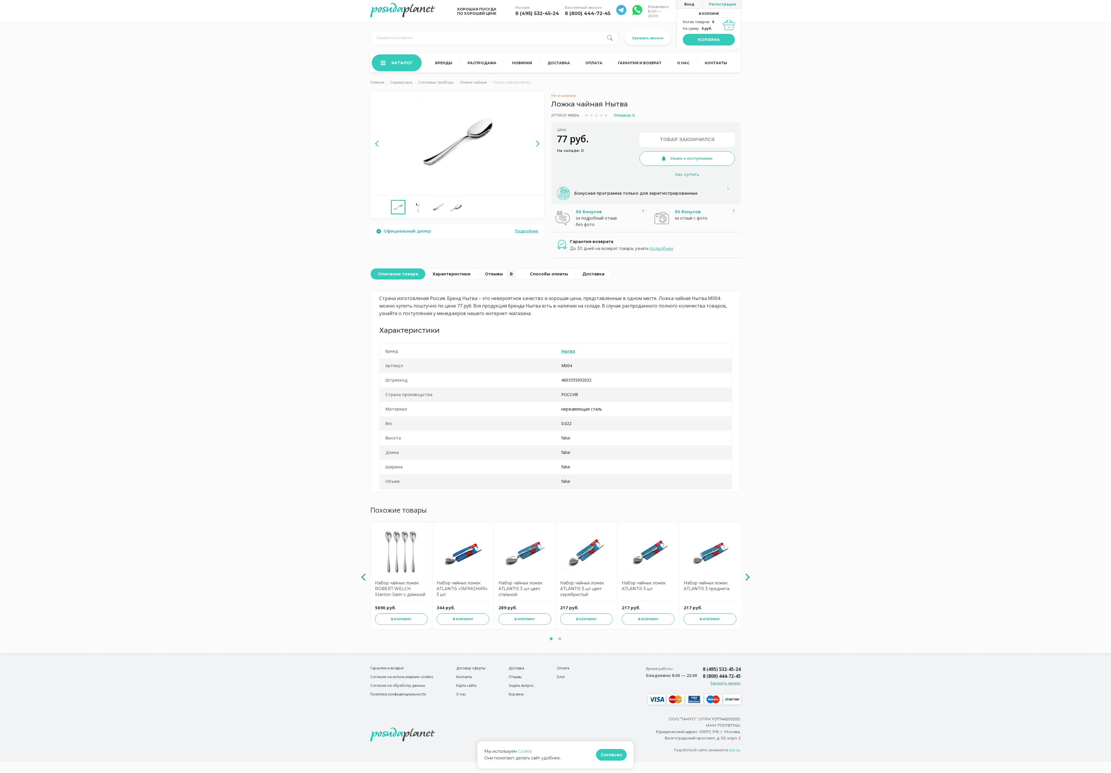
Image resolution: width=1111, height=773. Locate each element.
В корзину (401, 619)
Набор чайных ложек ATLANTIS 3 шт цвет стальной (520, 588)
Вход (689, 4)
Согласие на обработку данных (397, 685)
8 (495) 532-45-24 (537, 13)
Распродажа (482, 63)
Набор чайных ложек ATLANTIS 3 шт (644, 585)
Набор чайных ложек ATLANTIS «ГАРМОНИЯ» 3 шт (462, 588)
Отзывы (499, 274)
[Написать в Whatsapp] (621, 13)
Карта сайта (466, 685)
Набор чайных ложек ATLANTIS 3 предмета (706, 585)
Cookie (525, 751)
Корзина (709, 39)
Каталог (402, 62)
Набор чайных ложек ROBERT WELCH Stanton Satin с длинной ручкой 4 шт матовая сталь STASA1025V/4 (400, 589)
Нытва (568, 351)
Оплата (593, 63)
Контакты (716, 63)
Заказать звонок (647, 38)
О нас (683, 63)
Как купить (687, 174)
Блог (561, 677)
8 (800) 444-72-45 (587, 13)
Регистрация (722, 4)
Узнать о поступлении (691, 158)
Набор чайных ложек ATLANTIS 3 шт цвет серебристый (582, 588)
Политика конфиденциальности (398, 694)
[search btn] (610, 38)
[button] (551, 638)
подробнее (662, 248)
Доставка (559, 63)
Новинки (522, 63)
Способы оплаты (549, 274)
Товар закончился (687, 139)
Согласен (611, 754)
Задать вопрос (521, 685)
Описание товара (398, 274)
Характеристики (451, 274)
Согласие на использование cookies (401, 677)
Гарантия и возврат (639, 63)
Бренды (443, 63)
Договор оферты (470, 668)
